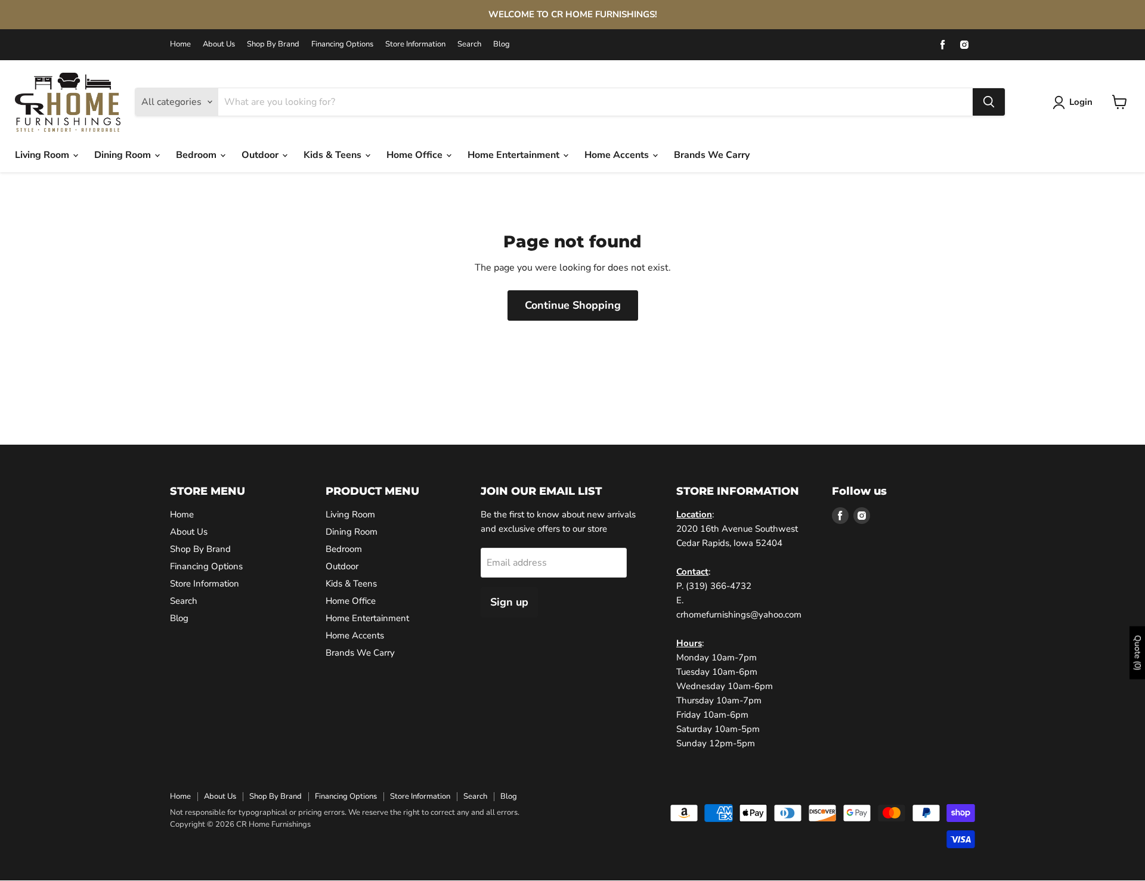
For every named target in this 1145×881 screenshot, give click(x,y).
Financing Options (342, 44)
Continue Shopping (573, 305)
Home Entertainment (515, 155)
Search (469, 44)
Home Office (415, 155)
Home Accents (617, 155)
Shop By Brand (273, 44)
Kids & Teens (334, 155)
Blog (501, 44)
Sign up (509, 602)
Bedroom (197, 155)
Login (1081, 102)
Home (180, 44)
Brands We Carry (712, 155)
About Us (219, 44)
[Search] (989, 102)
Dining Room (123, 155)
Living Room (43, 155)
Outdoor (261, 155)
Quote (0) (1137, 653)
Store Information (415, 44)
